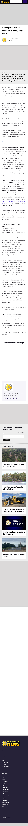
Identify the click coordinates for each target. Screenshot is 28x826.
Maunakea (5, 787)
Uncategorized (5, 804)
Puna (4, 793)
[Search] (25, 1)
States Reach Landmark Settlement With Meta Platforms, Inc (14, 533)
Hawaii (3, 779)
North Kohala (6, 789)
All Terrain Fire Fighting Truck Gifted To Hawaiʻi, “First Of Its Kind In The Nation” (13, 510)
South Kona (5, 798)
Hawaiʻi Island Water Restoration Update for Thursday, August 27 (13, 465)
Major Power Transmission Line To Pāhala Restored (14, 555)
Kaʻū (4, 785)
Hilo (4, 783)
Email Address (6, 434)
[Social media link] (5, 398)
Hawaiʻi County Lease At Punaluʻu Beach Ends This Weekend (13, 488)
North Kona (5, 791)
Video (3, 806)
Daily (3, 777)
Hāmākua (5, 781)
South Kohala (6, 796)
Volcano (5, 800)
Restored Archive (5, 802)
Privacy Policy (5, 762)
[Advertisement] (14, 14)
